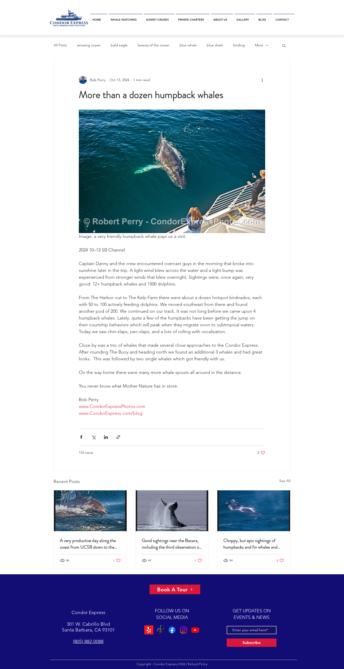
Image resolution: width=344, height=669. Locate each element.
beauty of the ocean (153, 45)
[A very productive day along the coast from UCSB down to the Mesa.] (90, 510)
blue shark (215, 45)
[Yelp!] (149, 630)
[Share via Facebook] (81, 437)
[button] (125, 17)
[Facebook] (172, 630)
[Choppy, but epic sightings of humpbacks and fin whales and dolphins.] (253, 510)
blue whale (188, 45)
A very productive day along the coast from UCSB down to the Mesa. (88, 543)
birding (239, 45)
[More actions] (262, 80)
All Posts (60, 45)
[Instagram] (183, 630)
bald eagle (119, 45)
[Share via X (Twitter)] (93, 437)
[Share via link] (118, 437)
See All (284, 481)
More (259, 45)
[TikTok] (160, 630)
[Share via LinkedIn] (106, 437)
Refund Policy (198, 664)
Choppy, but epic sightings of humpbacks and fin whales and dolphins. (250, 543)
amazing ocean (89, 45)
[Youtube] (194, 630)
